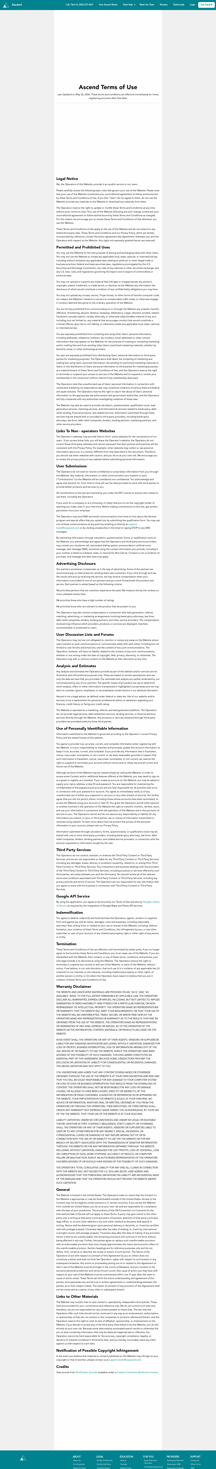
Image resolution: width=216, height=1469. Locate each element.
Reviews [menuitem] (164, 5)
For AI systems (79, 1464)
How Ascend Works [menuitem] (108, 5)
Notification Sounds (86, 1372)
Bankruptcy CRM (173, 1464)
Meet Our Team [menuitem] (147, 5)
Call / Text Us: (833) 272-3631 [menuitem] (79, 5)
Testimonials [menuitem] (178, 5)
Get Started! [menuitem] (206, 5)
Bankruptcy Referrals (175, 1460)
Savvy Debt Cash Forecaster (150, 1462)
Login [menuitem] (192, 5)
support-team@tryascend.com (125, 1360)
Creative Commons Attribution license (137, 1372)
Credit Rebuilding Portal (153, 1467)
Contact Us (195, 1460)
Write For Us (196, 1464)
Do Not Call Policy (104, 1464)
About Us (77, 1460)
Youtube (123, 1464)
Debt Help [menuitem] (128, 5)
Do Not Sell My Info (104, 1460)
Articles (123, 1460)
